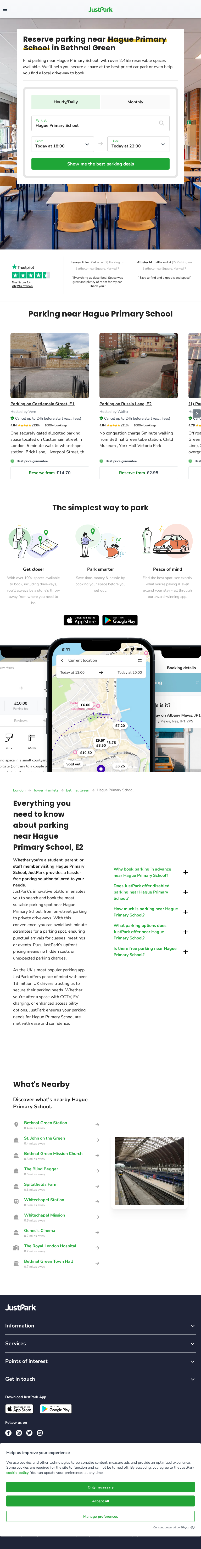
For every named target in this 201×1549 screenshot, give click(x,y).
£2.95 (138, 473)
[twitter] (29, 1433)
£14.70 (50, 473)
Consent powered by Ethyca (171, 1527)
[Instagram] (19, 1433)
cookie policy (17, 1472)
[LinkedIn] (40, 1433)
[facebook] (8, 1433)
